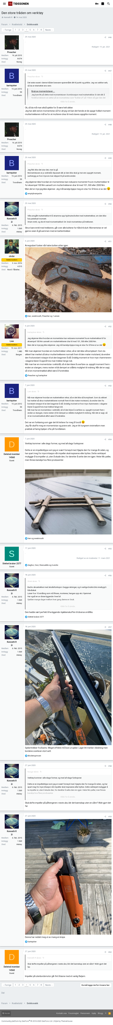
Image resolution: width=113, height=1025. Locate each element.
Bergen (19, 354)
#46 (110, 37)
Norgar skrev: (33, 772)
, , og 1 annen (43, 316)
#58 (110, 766)
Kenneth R (8, 17)
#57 (110, 627)
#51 (110, 241)
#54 (110, 439)
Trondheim (17, 95)
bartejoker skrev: (35, 332)
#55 (110, 549)
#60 (110, 952)
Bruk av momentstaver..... (43, 91)
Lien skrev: (32, 391)
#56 (110, 575)
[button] (4, 3)
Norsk (7, 1013)
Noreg (19, 62)
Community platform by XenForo (27, 1021)
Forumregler (73, 1013)
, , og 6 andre (43, 565)
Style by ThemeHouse (63, 1021)
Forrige (8, 30)
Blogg (100, 1013)
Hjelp (94, 1013)
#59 (110, 816)
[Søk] (109, 3)
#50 (110, 204)
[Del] (105, 37)
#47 (110, 71)
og (37, 375)
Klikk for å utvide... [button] (68, 102)
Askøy (19, 232)
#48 (110, 125)
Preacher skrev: (34, 76)
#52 (110, 326)
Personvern (85, 1013)
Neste (48, 30)
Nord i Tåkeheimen (15, 269)
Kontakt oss (61, 1013)
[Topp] (106, 1013)
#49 (110, 158)
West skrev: (32, 581)
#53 (110, 386)
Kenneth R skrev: (34, 958)
